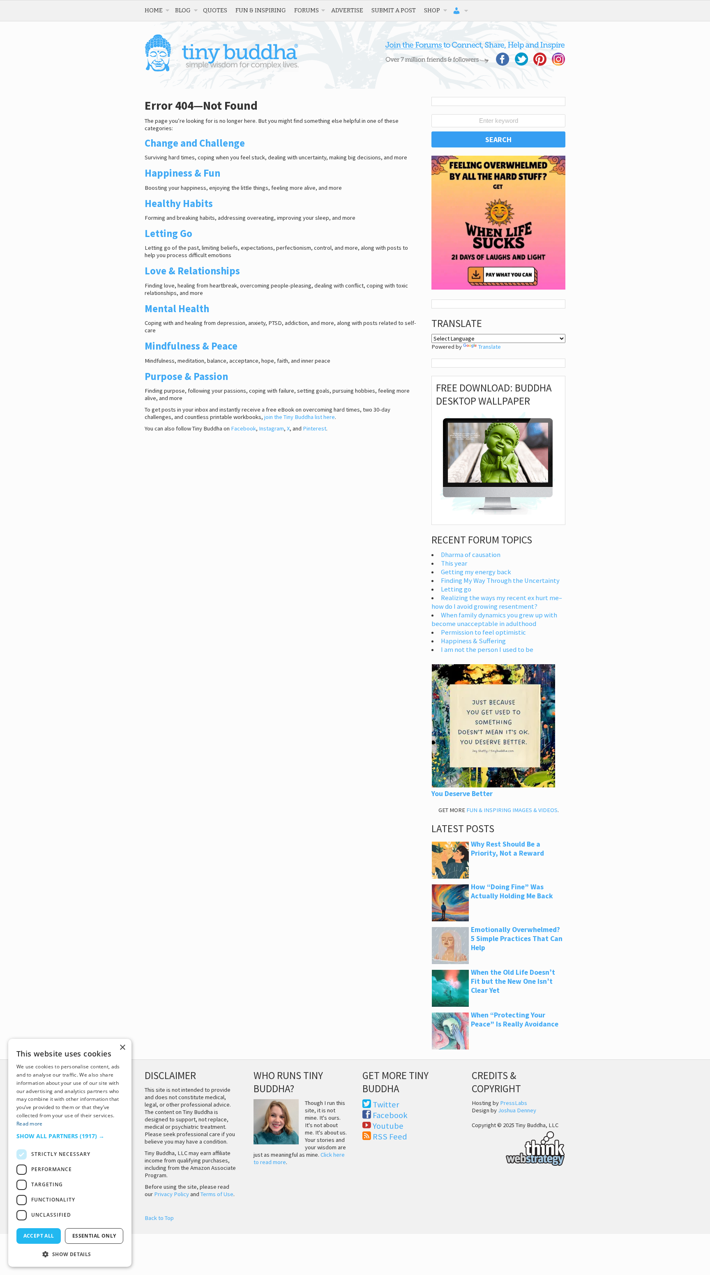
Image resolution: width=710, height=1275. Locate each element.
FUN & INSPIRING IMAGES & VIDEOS (512, 810)
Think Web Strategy (518, 1147)
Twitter (386, 1104)
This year (454, 563)
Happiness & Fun (182, 173)
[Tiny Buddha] (222, 70)
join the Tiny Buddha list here (299, 417)
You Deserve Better (462, 793)
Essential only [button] (94, 1235)
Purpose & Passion (186, 376)
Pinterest (314, 428)
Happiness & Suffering (473, 641)
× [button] (122, 1048)
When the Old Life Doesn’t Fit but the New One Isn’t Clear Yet (513, 981)
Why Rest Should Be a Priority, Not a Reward (507, 849)
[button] (69, 1136)
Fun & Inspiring (260, 10)
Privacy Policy (171, 1194)
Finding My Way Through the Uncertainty (500, 580)
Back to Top (159, 1218)
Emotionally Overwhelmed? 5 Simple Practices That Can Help (516, 938)
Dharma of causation (470, 554)
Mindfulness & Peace (191, 345)
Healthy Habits (179, 203)
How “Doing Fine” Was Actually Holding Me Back (512, 891)
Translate (489, 346)
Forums (306, 10)
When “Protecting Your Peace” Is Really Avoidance (514, 1019)
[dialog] (69, 1153)
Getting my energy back (476, 572)
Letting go (456, 589)
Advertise (347, 10)
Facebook (243, 428)
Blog (183, 10)
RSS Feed (390, 1136)
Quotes (215, 10)
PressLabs (513, 1103)
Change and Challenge (195, 143)
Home (154, 10)
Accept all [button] (38, 1235)
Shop (432, 10)
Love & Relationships (192, 270)
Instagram (271, 428)
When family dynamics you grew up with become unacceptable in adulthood (494, 619)
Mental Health (177, 308)
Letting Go (168, 233)
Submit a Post (393, 10)
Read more (29, 1123)
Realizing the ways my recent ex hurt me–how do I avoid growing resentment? (496, 602)
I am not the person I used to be (487, 649)
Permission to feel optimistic (483, 632)
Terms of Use (217, 1194)
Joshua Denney (517, 1110)
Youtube (388, 1126)
